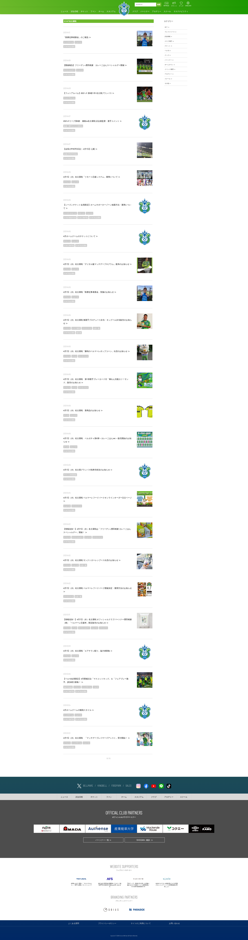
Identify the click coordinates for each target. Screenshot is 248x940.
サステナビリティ (181, 11)
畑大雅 (78, 333)
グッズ (181, 6)
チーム (101, 11)
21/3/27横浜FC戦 (70, 217)
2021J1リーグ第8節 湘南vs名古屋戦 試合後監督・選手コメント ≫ (92, 121)
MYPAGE (166, 6)
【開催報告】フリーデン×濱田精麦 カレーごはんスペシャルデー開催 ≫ (95, 65)
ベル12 (95, 687)
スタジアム (111, 11)
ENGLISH (188, 6)
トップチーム (68, 42)
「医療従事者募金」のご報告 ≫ (77, 37)
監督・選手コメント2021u (73, 126)
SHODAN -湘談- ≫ (145, 840)
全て (166, 27)
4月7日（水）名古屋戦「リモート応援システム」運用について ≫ (91, 176)
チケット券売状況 (70, 475)
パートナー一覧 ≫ (103, 840)
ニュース (64, 11)
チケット (174, 6)
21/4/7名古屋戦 (69, 46)
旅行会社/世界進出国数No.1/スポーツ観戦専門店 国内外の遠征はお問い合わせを (109, 884)
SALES (128, 785)
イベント (67, 182)
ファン (93, 11)
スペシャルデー (69, 70)
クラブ (135, 11)
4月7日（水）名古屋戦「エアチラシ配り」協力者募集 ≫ (87, 650)
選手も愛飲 (78, 885)
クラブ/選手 (76, 328)
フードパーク (86, 328)
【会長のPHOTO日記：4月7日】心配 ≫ (80, 148)
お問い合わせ (174, 923)
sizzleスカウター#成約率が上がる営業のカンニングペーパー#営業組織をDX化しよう (167, 884)
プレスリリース (170, 32)
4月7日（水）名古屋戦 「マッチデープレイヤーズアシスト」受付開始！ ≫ (96, 737)
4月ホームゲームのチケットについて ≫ (80, 236)
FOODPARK (116, 785)
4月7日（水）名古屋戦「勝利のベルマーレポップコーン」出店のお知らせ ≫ (96, 351)
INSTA (138, 785)
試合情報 (167, 36)
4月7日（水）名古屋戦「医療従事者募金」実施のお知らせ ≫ (89, 292)
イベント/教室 (169, 69)
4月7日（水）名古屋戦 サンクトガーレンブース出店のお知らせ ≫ (92, 560)
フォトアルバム (69, 98)
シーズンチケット (70, 213)
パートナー (144, 11)
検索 (158, 4)
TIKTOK (169, 785)
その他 (167, 83)
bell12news (68, 687)
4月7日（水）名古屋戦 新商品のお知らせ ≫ (83, 410)
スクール (167, 11)
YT (153, 785)
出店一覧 (96, 328)
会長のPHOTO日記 (70, 154)
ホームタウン (169, 64)
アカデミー (156, 11)
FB (146, 785)
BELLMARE (88, 785)
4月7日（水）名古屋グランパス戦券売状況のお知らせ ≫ (87, 469)
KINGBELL (102, 785)
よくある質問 (73, 923)
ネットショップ (87, 885)
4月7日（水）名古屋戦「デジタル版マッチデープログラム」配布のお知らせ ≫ (97, 264)
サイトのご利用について (141, 923)
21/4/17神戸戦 (83, 217)
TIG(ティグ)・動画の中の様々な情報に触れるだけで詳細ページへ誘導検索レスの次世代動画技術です (138, 884)
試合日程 (74, 11)
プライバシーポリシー (107, 923)
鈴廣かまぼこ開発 (76, 883)
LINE (161, 785)
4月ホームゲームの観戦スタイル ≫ (78, 710)
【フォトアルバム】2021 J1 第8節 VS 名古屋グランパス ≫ (88, 93)
